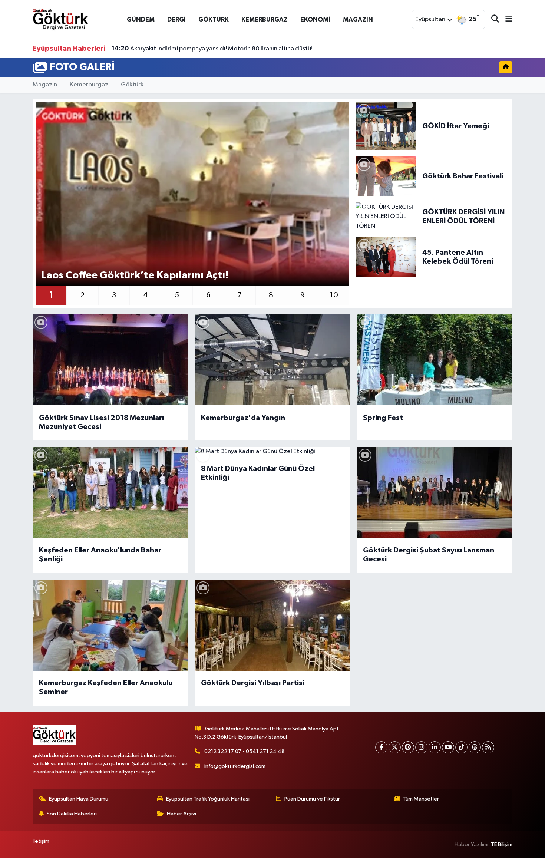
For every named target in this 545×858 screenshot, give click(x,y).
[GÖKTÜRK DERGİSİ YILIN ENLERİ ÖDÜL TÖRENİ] (386, 216)
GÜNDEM (141, 19)
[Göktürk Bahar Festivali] (386, 176)
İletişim (41, 841)
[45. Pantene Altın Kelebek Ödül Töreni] (386, 257)
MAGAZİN (358, 19)
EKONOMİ (315, 19)
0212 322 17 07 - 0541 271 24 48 (244, 751)
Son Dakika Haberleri (72, 813)
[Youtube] (448, 747)
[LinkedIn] (435, 747)
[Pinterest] (408, 747)
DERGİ (176, 19)
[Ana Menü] (505, 19)
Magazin (45, 85)
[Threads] (475, 747)
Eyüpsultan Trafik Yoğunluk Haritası (208, 799)
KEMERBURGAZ (264, 19)
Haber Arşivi (181, 813)
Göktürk (132, 85)
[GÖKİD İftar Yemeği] (386, 126)
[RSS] (488, 747)
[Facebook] (381, 747)
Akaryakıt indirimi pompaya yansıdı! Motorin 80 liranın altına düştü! (212, 48)
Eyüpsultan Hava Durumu (78, 799)
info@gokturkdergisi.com (234, 766)
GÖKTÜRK (213, 19)
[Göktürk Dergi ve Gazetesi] (60, 19)
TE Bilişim (501, 844)
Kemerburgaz (89, 85)
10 (334, 295)
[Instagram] (421, 747)
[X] (395, 747)
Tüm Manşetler (421, 799)
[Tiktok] (461, 747)
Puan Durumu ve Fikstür (312, 799)
